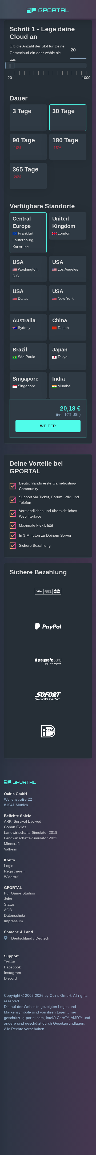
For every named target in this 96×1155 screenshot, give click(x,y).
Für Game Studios (18, 886)
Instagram (12, 965)
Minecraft (11, 837)
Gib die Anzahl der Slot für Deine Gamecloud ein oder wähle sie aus (37, 49)
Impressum (13, 914)
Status (9, 897)
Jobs (8, 892)
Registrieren (13, 864)
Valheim (10, 842)
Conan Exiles (14, 820)
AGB (7, 903)
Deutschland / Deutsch (29, 931)
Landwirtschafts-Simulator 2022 (29, 831)
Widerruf (11, 870)
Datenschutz (14, 908)
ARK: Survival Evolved (21, 814)
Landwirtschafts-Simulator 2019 (29, 825)
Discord (10, 971)
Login (8, 859)
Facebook (11, 960)
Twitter (9, 954)
